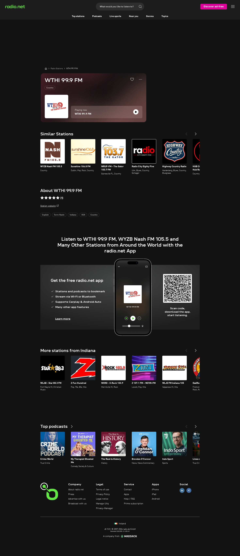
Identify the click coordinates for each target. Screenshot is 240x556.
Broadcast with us (77, 504)
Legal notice (102, 499)
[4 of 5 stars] (54, 198)
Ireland (122, 524)
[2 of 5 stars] (46, 198)
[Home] (46, 68)
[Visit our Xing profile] (189, 490)
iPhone (155, 489)
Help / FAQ (129, 499)
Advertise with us (77, 499)
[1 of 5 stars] (42, 198)
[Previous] (186, 133)
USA (83, 215)
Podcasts (97, 16)
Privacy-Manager (104, 508)
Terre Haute (59, 215)
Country (49, 88)
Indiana (73, 215)
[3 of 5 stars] (50, 198)
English (45, 215)
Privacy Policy (103, 494)
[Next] (196, 133)
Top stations (78, 16)
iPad (154, 494)
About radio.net (76, 489)
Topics (164, 16)
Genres (150, 16)
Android (156, 499)
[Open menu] (233, 6)
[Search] (140, 6)
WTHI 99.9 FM (83, 114)
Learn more (62, 318)
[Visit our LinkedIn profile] (182, 490)
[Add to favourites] (132, 79)
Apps (126, 494)
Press (71, 494)
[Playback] (135, 111)
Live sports (115, 16)
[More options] (140, 79)
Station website (48, 206)
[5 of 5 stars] (58, 198)
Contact (128, 489)
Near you (133, 16)
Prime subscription (133, 504)
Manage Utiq (102, 504)
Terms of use (102, 489)
